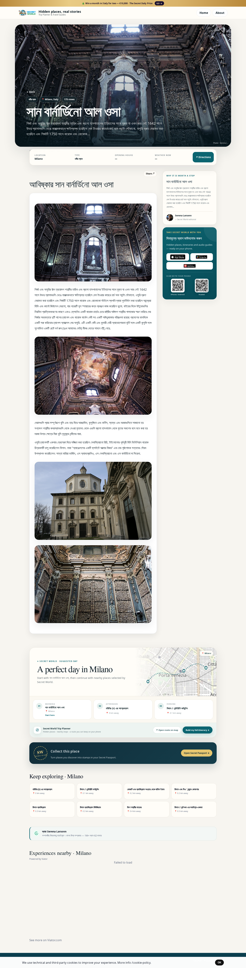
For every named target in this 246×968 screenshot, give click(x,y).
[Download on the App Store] (177, 257)
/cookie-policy (141, 963)
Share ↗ (150, 173)
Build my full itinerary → (197, 730)
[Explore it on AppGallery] (189, 266)
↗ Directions (203, 157)
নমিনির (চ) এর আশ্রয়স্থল (117, 708)
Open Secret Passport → (196, 753)
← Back (30, 92)
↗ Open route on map (167, 730)
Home (204, 13)
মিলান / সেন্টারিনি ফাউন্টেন (177, 708)
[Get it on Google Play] (201, 257)
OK (219, 962)
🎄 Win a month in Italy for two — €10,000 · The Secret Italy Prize (122, 3)
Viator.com (54, 940)
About (220, 13)
